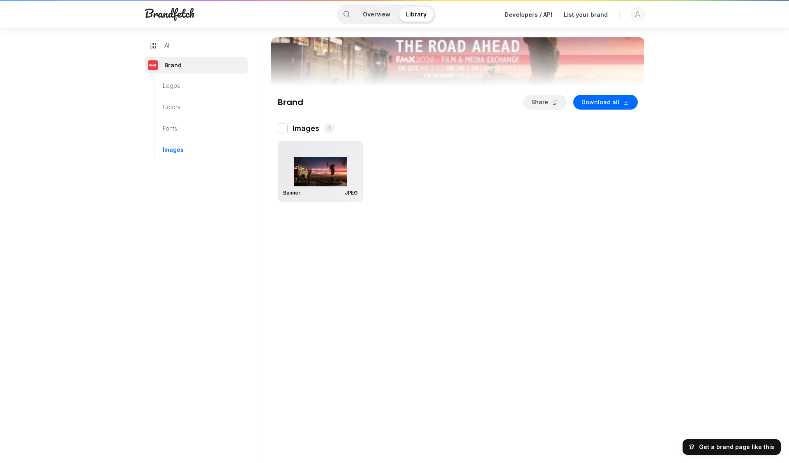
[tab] (347, 14)
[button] (637, 14)
